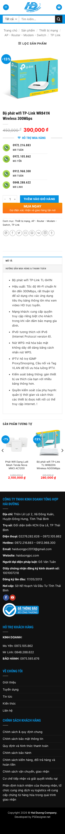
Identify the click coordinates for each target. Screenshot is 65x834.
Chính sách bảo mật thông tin (23, 739)
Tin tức (7, 696)
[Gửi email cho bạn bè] (26, 233)
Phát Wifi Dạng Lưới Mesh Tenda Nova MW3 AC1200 (16, 465)
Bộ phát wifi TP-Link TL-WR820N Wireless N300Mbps (48, 465)
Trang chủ (10, 30)
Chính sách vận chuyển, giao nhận (26, 771)
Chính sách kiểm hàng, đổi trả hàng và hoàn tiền (29, 762)
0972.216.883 (24, 542)
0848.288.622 (24, 652)
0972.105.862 (52, 536)
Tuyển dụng (11, 689)
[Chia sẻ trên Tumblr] (52, 233)
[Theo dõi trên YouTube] (13, 597)
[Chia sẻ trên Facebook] (13, 233)
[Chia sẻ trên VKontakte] (39, 233)
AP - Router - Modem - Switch (25, 35)
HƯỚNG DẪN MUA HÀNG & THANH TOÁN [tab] (26, 268)
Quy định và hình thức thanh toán (25, 746)
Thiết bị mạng (48, 30)
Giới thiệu (9, 682)
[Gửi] (58, 19)
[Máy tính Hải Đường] (32, 7)
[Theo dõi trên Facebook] (6, 597)
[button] (6, 7)
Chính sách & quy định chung (22, 732)
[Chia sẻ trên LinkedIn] (45, 233)
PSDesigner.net (41, 816)
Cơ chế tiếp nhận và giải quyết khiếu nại (30, 778)
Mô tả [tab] (9, 260)
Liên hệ (7, 710)
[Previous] (3, 458)
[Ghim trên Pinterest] (32, 233)
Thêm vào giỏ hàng (39, 199)
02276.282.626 (29, 536)
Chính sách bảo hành (17, 753)
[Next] (62, 458)
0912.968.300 (45, 542)
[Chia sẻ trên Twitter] (19, 233)
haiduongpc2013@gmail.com (32, 549)
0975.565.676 (29, 658)
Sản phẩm (28, 30)
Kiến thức (9, 703)
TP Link (55, 35)
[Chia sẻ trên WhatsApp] (6, 233)
